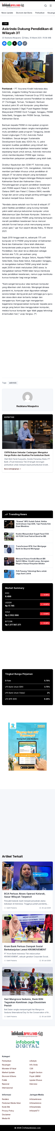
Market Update (8, 1072)
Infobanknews (35, 1099)
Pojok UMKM (35, 1076)
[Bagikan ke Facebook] (4, 43)
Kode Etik (6, 1107)
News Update (7, 13)
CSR (5, 24)
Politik (4, 1080)
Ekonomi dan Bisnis (24, 13)
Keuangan (6, 1065)
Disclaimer (6, 1114)
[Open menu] (50, 5)
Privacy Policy (8, 1111)
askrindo (12, 383)
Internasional (7, 1088)
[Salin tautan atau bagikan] (25, 43)
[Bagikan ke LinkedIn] (19, 43)
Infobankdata (35, 1107)
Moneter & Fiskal (9, 1068)
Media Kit (6, 1118)
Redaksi (5, 1099)
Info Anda (34, 1065)
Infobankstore (35, 1103)
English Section (36, 1072)
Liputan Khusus (36, 1080)
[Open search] (45, 5)
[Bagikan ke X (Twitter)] (14, 43)
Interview (33, 1084)
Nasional (5, 1084)
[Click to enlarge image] (27, 67)
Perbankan (40, 13)
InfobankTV (34, 1111)
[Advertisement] (27, 347)
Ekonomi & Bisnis (9, 1076)
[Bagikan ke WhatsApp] (9, 43)
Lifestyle (33, 1061)
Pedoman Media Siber (11, 1103)
